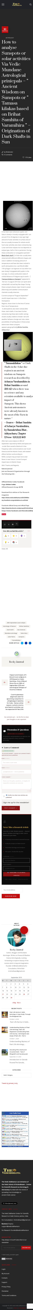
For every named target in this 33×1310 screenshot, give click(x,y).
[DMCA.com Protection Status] (7, 1259)
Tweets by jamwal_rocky (10, 1083)
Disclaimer (5, 1291)
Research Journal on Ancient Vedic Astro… (15, 1144)
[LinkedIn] (9, 1197)
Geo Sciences (21, 630)
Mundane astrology (11, 633)
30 (11, 998)
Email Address (7, 864)
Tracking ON (20, 1146)
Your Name (8, 856)
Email (6, 767)
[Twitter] (2, 1197)
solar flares (11, 637)
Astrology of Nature (9, 626)
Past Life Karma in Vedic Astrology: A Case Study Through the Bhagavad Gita (20, 1014)
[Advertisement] (16, 183)
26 (24, 994)
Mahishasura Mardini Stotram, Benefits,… (14, 1129)
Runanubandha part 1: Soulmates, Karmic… (12, 1123)
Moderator (9, 152)
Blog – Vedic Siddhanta (7, 1120)
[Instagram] (12, 1197)
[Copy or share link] (16, 524)
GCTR (21, 487)
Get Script (10, 1146)
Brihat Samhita (24, 626)
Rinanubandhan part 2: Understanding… (11, 1135)
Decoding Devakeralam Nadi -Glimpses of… (12, 1117)
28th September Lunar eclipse (16, 623)
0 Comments (8, 155)
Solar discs (24, 633)
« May (14, 1003)
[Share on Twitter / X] (8, 524)
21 (3, 994)
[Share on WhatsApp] (5, 524)
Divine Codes (11, 484)
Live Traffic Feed (15, 1113)
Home (16, 1308)
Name (6, 758)
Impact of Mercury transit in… (9, 1141)
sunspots (21, 637)
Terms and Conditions (9, 1295)
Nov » (19, 1003)
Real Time (15, 1146)
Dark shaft (10, 630)
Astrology (10, 37)
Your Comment (6, 777)
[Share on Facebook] (12, 524)
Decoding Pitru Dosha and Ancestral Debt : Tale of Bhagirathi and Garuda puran (19, 1052)
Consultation (22, 1308)
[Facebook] (5, 1197)
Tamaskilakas (16, 640)
